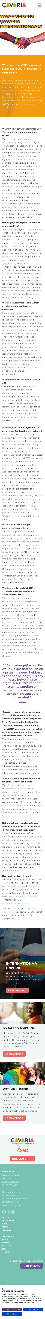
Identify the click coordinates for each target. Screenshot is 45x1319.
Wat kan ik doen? (15, 1089)
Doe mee (5, 1224)
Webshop (6, 1242)
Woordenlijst (8, 1236)
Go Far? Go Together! (19, 1028)
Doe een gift (21, 1158)
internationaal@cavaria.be (15, 903)
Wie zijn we (7, 1217)
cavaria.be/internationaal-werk (23, 896)
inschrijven (31, 1266)
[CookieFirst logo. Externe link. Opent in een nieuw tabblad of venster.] (3, 1289)
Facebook (4, 1212)
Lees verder (17, 990)
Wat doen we (8, 1220)
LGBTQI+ (5, 1239)
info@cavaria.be (10, 1182)
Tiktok (13, 1212)
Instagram (8, 1212)
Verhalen (6, 1230)
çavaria (14, 5)
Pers (4, 1249)
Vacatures (7, 1246)
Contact (6, 1252)
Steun (5, 1227)
